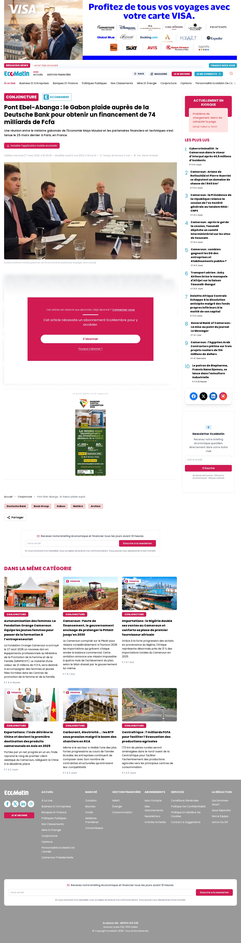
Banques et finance (54, 812)
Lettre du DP (220, 822)
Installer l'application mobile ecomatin (34, 145)
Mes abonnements (154, 808)
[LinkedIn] (213, 396)
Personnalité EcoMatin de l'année (58, 849)
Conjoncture (25, 496)
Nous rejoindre (221, 810)
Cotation (91, 800)
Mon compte (153, 800)
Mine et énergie (51, 830)
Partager (17, 517)
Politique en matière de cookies (186, 814)
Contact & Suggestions (186, 822)
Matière (78, 506)
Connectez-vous (123, 310)
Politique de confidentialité (188, 806)
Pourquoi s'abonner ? (90, 348)
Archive (95, 506)
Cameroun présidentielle (57, 857)
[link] (90, 436)
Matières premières (92, 820)
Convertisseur (94, 828)
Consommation (122, 812)
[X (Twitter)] (203, 396)
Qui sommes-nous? (220, 802)
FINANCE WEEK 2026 (223, 65)
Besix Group (41, 506)
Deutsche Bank (16, 506)
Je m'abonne (182, 74)
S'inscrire (208, 468)
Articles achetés (155, 822)
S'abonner (90, 339)
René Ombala (150, 155)
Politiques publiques (53, 818)
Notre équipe (220, 816)
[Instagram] (223, 396)
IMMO (116, 800)
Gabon (61, 506)
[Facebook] (194, 396)
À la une (46, 800)
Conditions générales (185, 800)
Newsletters (152, 816)
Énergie (117, 806)
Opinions (47, 842)
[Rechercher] (231, 73)
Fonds (89, 812)
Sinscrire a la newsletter (137, 543)
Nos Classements (52, 824)
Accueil (8, 496)
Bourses (90, 806)
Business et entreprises (56, 806)
